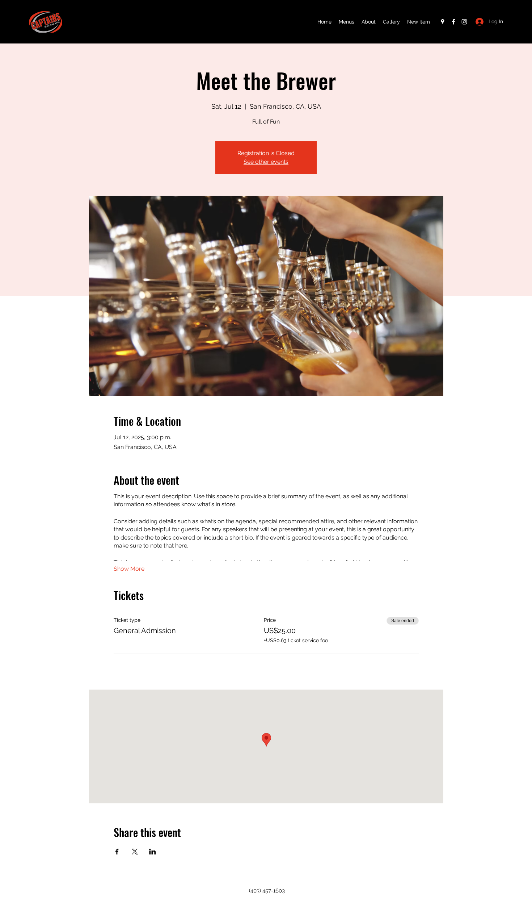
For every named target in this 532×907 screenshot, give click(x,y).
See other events (266, 161)
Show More (129, 568)
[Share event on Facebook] (117, 851)
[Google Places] (442, 21)
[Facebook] (453, 21)
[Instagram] (464, 21)
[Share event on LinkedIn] (152, 851)
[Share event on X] (134, 851)
